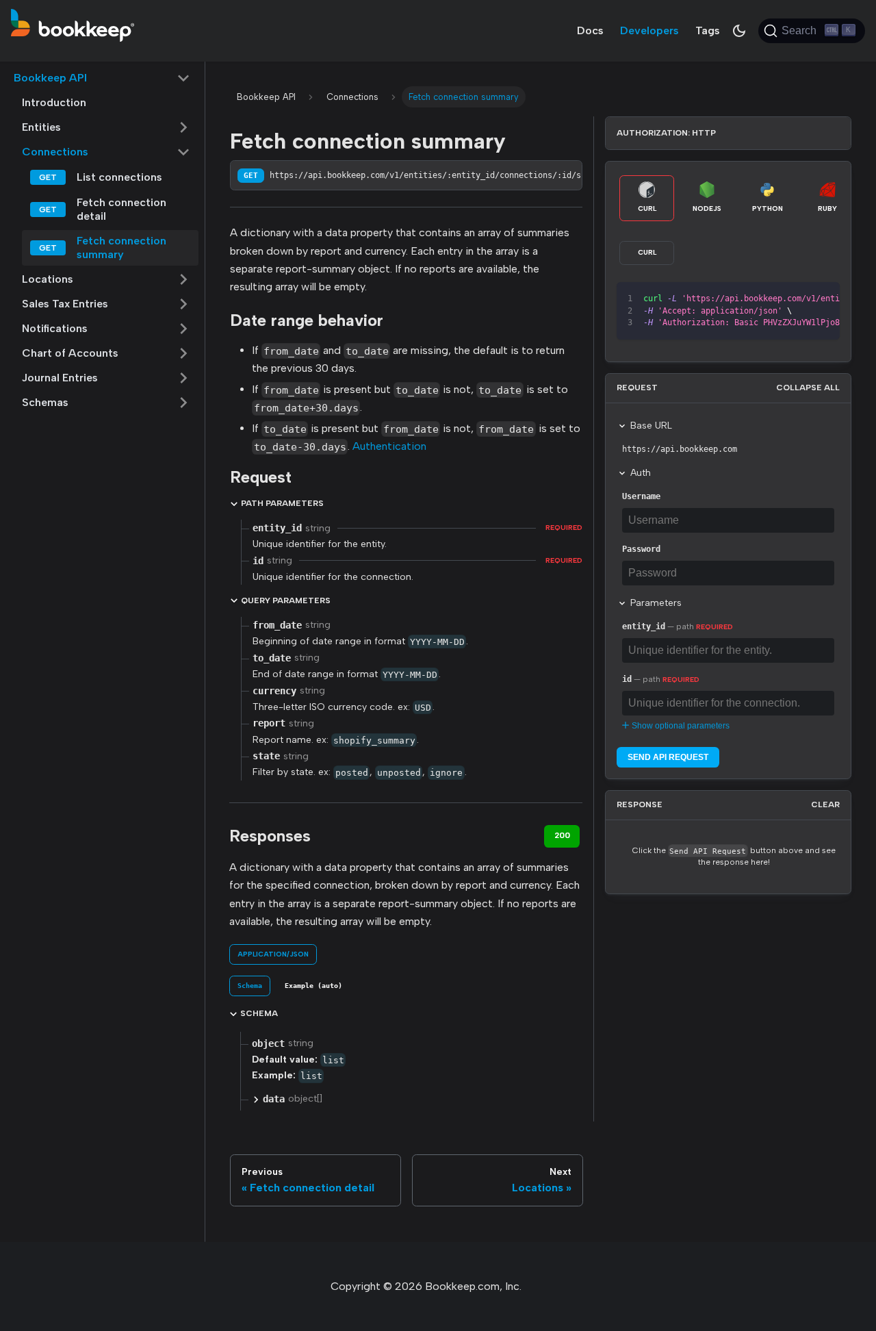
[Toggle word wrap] (773, 299)
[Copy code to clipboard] (798, 299)
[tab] (249, 986)
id (627, 679)
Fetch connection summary (121, 247)
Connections (55, 151)
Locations (47, 279)
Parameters (656, 603)
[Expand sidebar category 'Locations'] (183, 279)
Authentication (389, 446)
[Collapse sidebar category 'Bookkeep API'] (183, 78)
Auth (640, 473)
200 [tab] (562, 835)
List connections (119, 176)
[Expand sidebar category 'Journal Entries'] (183, 378)
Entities (41, 127)
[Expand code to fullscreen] (823, 299)
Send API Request (668, 757)
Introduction (54, 102)
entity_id (643, 626)
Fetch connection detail (121, 209)
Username (641, 496)
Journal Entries (60, 377)
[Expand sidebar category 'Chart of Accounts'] (183, 353)
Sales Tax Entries (65, 303)
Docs (590, 30)
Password (641, 549)
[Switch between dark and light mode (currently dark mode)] (739, 31)
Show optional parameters (681, 726)
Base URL (651, 425)
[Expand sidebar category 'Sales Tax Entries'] (183, 304)
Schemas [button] (45, 402)
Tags (707, 30)
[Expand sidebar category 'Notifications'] (183, 329)
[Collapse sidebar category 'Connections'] (183, 152)
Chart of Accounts (70, 352)
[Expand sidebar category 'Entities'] (183, 127)
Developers (649, 30)
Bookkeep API (50, 77)
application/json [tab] (273, 954)
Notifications (55, 328)
